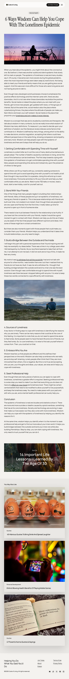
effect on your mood (19, 385)
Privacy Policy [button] (57, 663)
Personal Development (14, 584)
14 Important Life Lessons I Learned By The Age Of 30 (34, 457)
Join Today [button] (41, 660)
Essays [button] (40, 666)
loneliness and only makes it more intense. (32, 115)
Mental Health (33, 13)
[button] (62, 5)
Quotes (9, 531)
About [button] (39, 663)
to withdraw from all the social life (30, 260)
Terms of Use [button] (57, 660)
